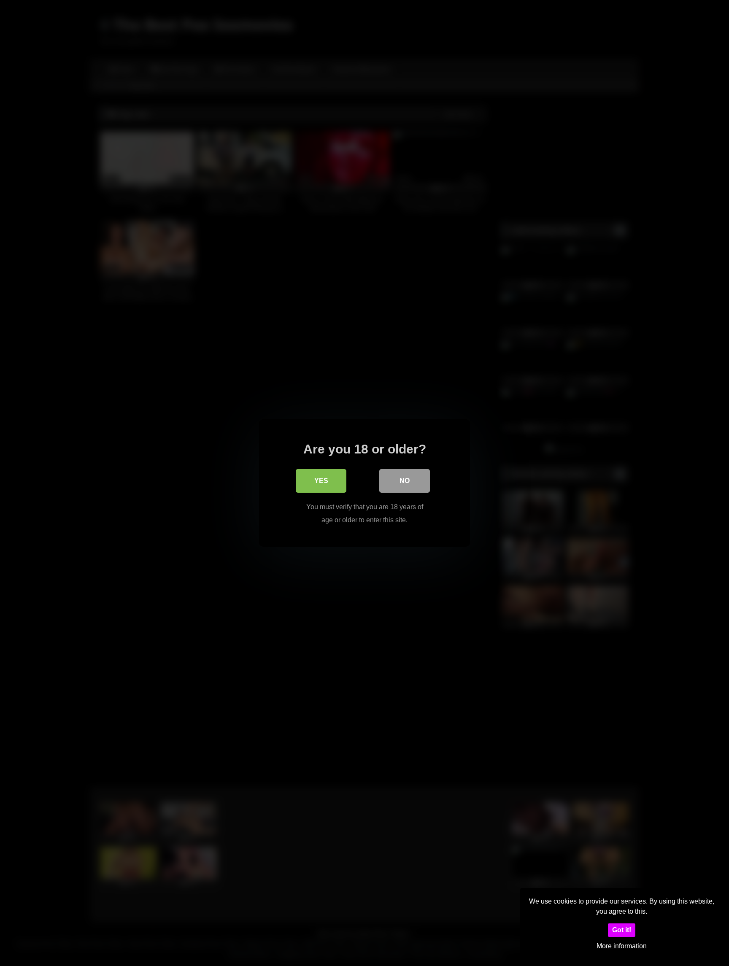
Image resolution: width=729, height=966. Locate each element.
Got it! (621, 930)
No (405, 480)
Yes (321, 480)
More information (622, 946)
